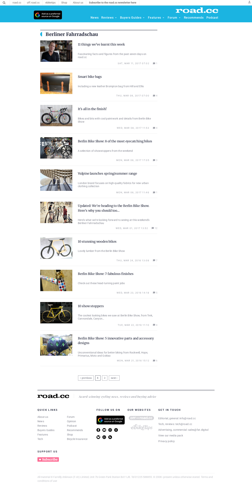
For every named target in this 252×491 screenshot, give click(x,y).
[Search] (4, 3)
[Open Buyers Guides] (143, 17)
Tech (40, 439)
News (40, 421)
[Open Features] (163, 17)
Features (42, 434)
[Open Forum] (179, 17)
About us (42, 416)
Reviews (42, 425)
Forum (71, 416)
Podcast (72, 425)
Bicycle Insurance (77, 439)
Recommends (75, 430)
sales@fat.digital (198, 429)
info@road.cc (187, 418)
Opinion (71, 421)
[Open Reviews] (115, 17)
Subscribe (50, 459)
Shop (70, 434)
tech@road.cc (183, 424)
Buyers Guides (45, 430)
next (113, 378)
